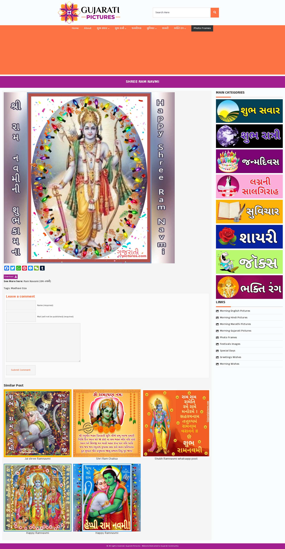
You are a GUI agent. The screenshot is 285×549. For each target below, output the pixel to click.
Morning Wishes (229, 364)
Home (75, 28)
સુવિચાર (151, 28)
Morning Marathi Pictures (235, 324)
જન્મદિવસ (136, 28)
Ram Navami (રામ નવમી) (37, 281)
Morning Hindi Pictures (234, 318)
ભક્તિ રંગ (179, 28)
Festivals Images (230, 344)
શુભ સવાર (102, 28)
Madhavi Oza (19, 288)
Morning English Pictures (235, 311)
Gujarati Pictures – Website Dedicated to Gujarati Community (152, 546)
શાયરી (165, 28)
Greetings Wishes (230, 357)
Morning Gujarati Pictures (235, 331)
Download (9, 276)
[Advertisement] (142, 54)
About (88, 28)
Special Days (227, 351)
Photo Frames (202, 28)
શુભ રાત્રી (119, 28)
